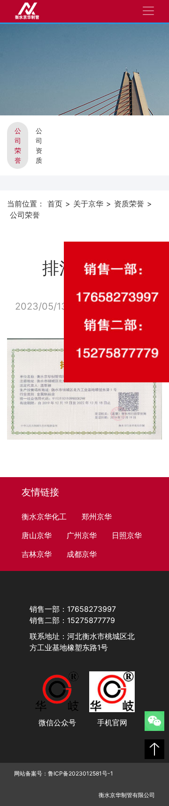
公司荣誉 (18, 145)
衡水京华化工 (44, 516)
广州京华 (82, 535)
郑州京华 (97, 516)
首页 (54, 203)
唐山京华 (37, 535)
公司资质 (39, 145)
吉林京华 (37, 554)
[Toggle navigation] (148, 10)
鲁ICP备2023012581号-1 (80, 773)
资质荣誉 (129, 203)
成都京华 (82, 554)
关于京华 (88, 203)
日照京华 (127, 535)
